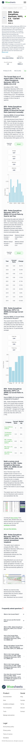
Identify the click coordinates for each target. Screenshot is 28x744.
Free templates (7, 707)
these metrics (14, 518)
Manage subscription (8, 715)
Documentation (7, 696)
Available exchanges (8, 704)
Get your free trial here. (10, 529)
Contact (22, 711)
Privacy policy (7, 730)
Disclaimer (6, 738)
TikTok (22, 704)
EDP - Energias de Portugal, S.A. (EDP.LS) (8, 441)
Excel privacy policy (8, 726)
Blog (21, 696)
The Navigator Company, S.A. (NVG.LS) (8, 434)
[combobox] (14, 7)
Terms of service (7, 734)
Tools (4, 711)
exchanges (7, 525)
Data (4, 700)
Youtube (22, 700)
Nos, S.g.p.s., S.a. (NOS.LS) (8, 447)
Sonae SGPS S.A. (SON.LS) (8, 427)
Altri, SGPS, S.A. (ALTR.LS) (8, 453)
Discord (22, 707)
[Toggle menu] (25, 2)
